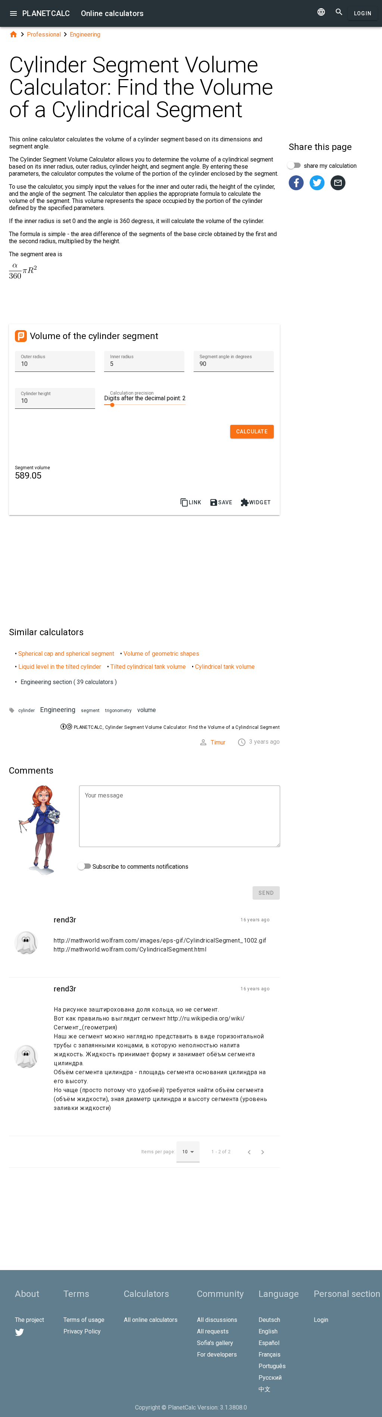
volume (146, 710)
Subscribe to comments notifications (139, 866)
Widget (255, 502)
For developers (217, 1354)
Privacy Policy (82, 1331)
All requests (213, 1331)
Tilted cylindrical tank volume (148, 666)
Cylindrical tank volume (225, 666)
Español (269, 1343)
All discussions (217, 1319)
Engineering (85, 34)
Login (363, 13)
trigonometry (118, 710)
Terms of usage (83, 1319)
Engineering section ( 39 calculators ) (69, 682)
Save (221, 502)
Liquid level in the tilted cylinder (59, 666)
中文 (264, 1389)
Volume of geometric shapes (161, 653)
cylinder (26, 710)
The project (29, 1319)
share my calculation (329, 165)
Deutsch (269, 1319)
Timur (218, 742)
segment (90, 710)
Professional (44, 34)
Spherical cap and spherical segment (66, 653)
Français (270, 1354)
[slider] (145, 404)
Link (191, 502)
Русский (270, 1377)
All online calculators (151, 1319)
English (268, 1331)
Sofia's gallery (215, 1343)
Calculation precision (132, 393)
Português (272, 1366)
